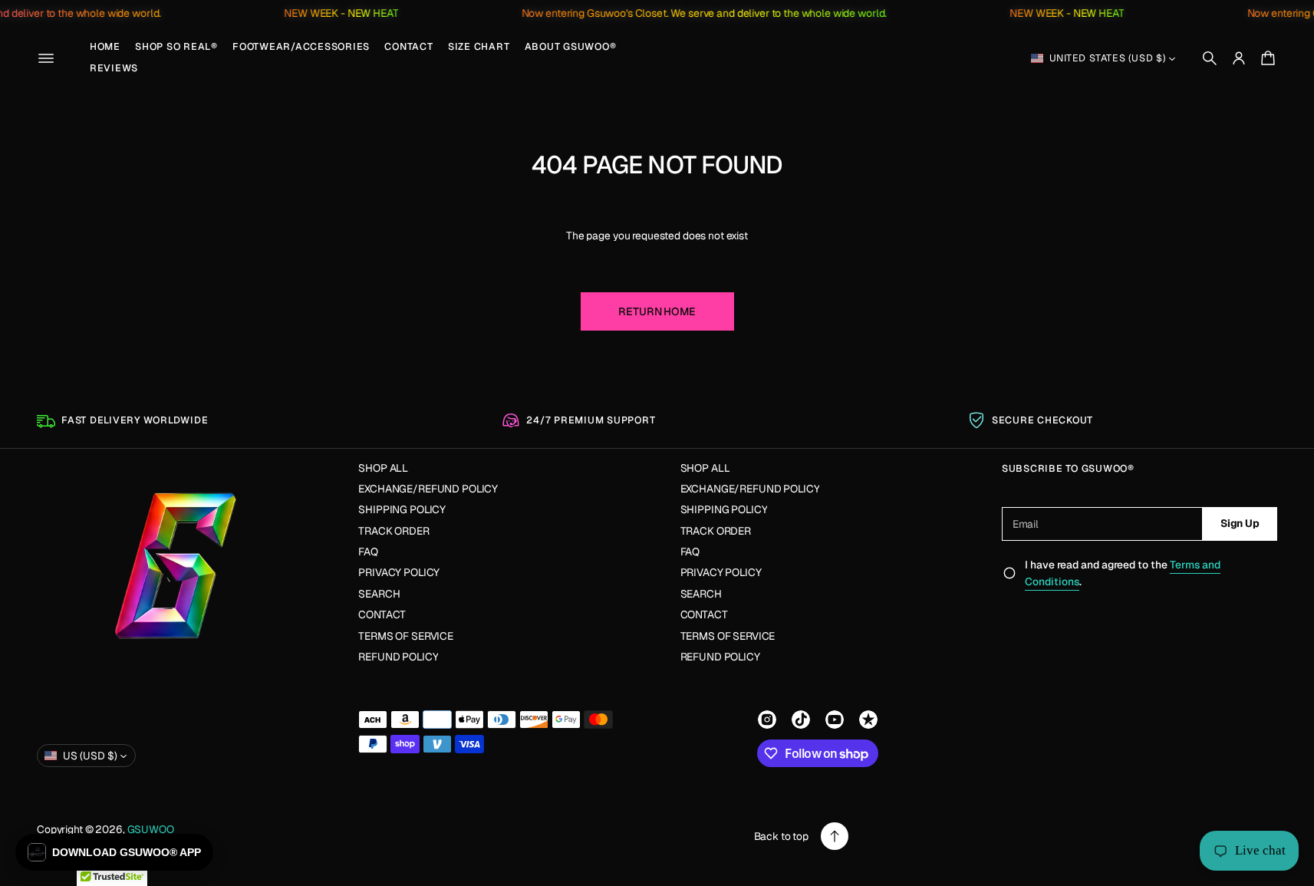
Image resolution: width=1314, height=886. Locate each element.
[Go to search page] (1209, 58)
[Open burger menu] (46, 58)
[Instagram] (767, 719)
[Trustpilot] (868, 719)
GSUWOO (150, 829)
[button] (1209, 58)
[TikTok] (801, 719)
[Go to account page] (1239, 58)
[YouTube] (834, 719)
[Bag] (1265, 58)
